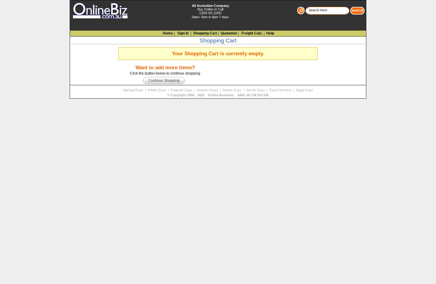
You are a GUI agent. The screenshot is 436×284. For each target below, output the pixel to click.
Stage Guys (304, 90)
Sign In (182, 33)
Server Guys (256, 90)
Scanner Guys (208, 90)
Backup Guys (133, 90)
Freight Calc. (252, 33)
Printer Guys (157, 90)
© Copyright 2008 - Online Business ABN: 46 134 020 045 (218, 95)
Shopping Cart (205, 33)
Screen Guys (232, 90)
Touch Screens (280, 90)
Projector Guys (182, 90)
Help (270, 33)
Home (168, 33)
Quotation (229, 33)
